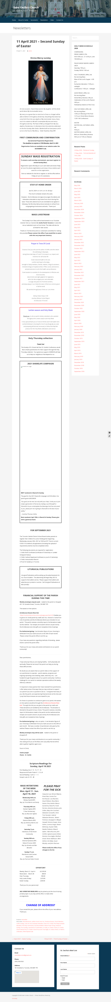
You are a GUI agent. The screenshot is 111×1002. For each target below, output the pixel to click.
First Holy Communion (28, 925)
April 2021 (77, 290)
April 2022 (77, 260)
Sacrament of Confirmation (35, 927)
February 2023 (78, 236)
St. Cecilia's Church (53, 927)
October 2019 (78, 338)
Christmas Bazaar (49, 921)
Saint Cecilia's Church (26, 7)
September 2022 (79, 251)
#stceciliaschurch (27, 921)
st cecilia (45, 927)
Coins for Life (28, 923)
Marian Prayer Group (49, 925)
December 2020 (79, 302)
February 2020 (78, 326)
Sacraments (34, 20)
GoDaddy (14, 998)
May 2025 (77, 194)
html (63, 978)
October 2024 (78, 215)
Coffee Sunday (20, 923)
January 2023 (78, 239)
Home (14, 20)
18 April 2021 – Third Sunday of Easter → (56, 939)
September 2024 (79, 218)
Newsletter (24, 919)
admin (30, 51)
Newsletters (44, 20)
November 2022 (79, 245)
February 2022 (78, 266)
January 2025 (78, 206)
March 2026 (77, 188)
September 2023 (79, 221)
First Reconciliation (39, 925)
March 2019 (77, 353)
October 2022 (78, 248)
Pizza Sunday (24, 927)
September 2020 (79, 311)
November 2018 (79, 365)
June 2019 (77, 344)
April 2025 (77, 197)
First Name (63, 962)
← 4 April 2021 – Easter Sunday (21, 939)
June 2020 (77, 314)
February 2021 (78, 296)
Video (52, 20)
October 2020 (78, 308)
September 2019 (79, 341)
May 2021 (77, 287)
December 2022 (79, 242)
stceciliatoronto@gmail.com (23, 955)
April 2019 (77, 350)
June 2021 (77, 284)
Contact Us (59, 20)
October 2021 (78, 278)
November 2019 (79, 335)
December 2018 (79, 362)
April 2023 (77, 230)
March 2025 (77, 200)
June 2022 (77, 254)
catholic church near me (38, 921)
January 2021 (78, 299)
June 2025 (77, 191)
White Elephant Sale (28, 931)
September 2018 (79, 371)
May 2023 (77, 227)
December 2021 (79, 272)
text (63, 980)
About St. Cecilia (23, 20)
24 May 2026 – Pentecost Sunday (84, 150)
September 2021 (79, 281)
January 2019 (78, 359)
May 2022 (77, 257)
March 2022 (77, 263)
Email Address (65, 956)
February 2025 (78, 203)
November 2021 (79, 275)
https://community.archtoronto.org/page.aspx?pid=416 (36, 615)
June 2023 (77, 224)
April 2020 (77, 320)
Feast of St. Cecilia (48, 923)
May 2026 (77, 185)
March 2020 (77, 323)
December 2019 (79, 332)
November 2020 (79, 305)
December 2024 (79, 209)
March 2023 (77, 233)
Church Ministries (59, 921)
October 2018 (78, 368)
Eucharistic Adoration (37, 923)
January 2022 (78, 269)
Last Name (63, 969)
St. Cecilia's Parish (53, 929)
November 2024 (79, 212)
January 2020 (78, 329)
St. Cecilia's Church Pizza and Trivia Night (37, 929)
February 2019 (78, 356)
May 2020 (77, 317)
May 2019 (77, 347)
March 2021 (77, 293)
